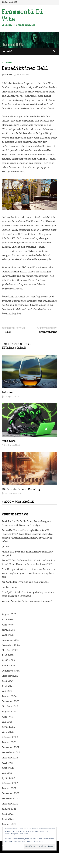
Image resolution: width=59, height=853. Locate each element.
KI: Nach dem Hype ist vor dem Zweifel (25, 582)
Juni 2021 (8, 819)
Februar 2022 (10, 783)
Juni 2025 (7, 655)
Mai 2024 (7, 691)
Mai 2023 (7, 722)
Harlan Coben (10, 587)
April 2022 (8, 778)
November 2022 (11, 753)
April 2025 (8, 660)
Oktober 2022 (10, 758)
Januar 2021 (9, 824)
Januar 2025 (9, 666)
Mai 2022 (7, 773)
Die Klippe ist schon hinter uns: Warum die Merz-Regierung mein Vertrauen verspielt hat (28, 573)
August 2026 (9, 614)
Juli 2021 (7, 814)
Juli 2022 (7, 763)
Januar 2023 (9, 742)
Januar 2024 (9, 696)
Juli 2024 (8, 681)
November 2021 (11, 799)
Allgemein (7, 63)
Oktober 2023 (10, 707)
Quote (5, 547)
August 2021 (9, 809)
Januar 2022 (9, 788)
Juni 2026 (8, 625)
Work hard (8, 441)
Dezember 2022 (10, 747)
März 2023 (8, 732)
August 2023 (9, 712)
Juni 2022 (8, 768)
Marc (9, 75)
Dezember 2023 (10, 701)
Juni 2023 (8, 717)
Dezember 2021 (10, 793)
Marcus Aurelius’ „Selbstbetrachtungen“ (27, 601)
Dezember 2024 (10, 671)
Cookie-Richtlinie (35, 841)
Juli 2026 (7, 620)
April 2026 (8, 630)
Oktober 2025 (10, 650)
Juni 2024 (8, 686)
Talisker (8, 392)
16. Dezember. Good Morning (21, 489)
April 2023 (8, 727)
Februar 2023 (10, 737)
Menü (9, 52)
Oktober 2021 (10, 804)
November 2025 (11, 645)
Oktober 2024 (10, 676)
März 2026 (8, 635)
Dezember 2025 (10, 640)
